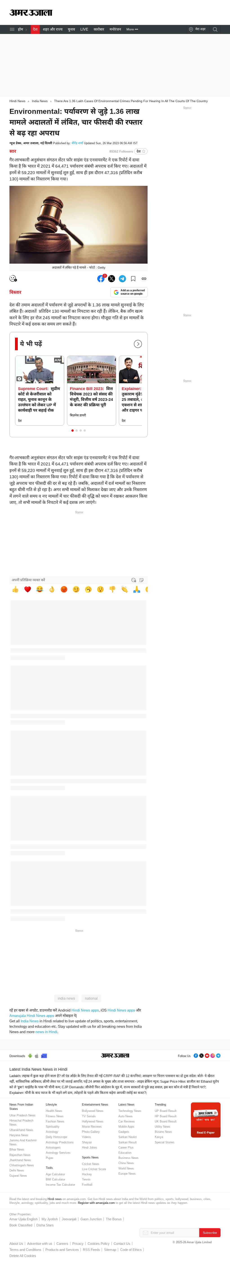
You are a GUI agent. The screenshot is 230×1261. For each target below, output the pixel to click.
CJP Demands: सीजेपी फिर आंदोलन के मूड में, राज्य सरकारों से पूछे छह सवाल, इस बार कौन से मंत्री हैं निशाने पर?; (134, 1087)
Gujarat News (18, 1175)
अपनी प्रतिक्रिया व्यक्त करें (28, 580)
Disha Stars (45, 1225)
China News (126, 1163)
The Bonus (114, 1219)
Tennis (86, 1179)
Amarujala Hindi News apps (31, 1016)
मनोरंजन (115, 29)
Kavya (159, 1137)
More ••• (132, 29)
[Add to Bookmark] (133, 278)
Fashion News (55, 1121)
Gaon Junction (91, 1219)
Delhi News (16, 1170)
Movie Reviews (92, 1126)
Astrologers (53, 1147)
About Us (16, 1243)
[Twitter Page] (201, 1055)
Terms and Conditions (25, 1249)
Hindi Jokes (89, 1147)
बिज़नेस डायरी (78, 415)
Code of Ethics (131, 1249)
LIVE (84, 29)
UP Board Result (166, 1111)
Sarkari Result (127, 1142)
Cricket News (90, 1164)
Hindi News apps (85, 1010)
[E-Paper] (206, 1120)
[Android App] (30, 1055)
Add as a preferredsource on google (133, 292)
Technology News (129, 1111)
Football (87, 1184)
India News (40, 101)
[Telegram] (218, 1055)
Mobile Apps (126, 1126)
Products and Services (62, 1249)
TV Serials (89, 1116)
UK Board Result (166, 1121)
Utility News (162, 1126)
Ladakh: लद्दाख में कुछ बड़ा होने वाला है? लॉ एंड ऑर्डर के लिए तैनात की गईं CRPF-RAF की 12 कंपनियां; (75, 1076)
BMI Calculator (55, 1179)
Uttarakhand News (21, 1130)
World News (126, 1168)
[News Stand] (44, 1055)
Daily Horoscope (56, 1137)
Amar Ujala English (23, 1219)
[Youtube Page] (207, 1055)
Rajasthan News (20, 1155)
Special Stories (165, 1142)
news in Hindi (46, 1032)
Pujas (49, 1158)
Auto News (125, 1116)
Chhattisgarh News (21, 1165)
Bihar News (16, 1149)
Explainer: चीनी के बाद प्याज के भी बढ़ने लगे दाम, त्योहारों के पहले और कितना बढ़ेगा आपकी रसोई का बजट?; (78, 1093)
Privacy (78, 1243)
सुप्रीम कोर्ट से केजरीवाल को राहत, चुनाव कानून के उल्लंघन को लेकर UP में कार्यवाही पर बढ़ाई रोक (39, 399)
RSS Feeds (91, 1249)
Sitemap (110, 1249)
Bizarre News (163, 1131)
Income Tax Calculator (60, 1184)
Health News (54, 1111)
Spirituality (53, 1126)
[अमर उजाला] (30, 14)
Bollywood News (92, 1111)
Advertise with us (39, 1243)
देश (35, 29)
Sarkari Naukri (127, 1137)
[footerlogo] (115, 1055)
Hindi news (55, 1199)
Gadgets (123, 1131)
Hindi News (17, 101)
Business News (128, 1158)
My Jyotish (50, 1219)
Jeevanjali (69, 1219)
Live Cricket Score (94, 1169)
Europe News (127, 1173)
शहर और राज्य (52, 29)
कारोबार (99, 29)
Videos (86, 1137)
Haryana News (18, 1135)
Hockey (87, 1174)
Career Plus (126, 1147)
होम (20, 29)
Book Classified (20, 1225)
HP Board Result (166, 1116)
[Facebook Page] (196, 1055)
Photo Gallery (91, 1131)
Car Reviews (126, 1121)
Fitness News (55, 1116)
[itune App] (37, 1055)
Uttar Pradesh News (22, 1115)
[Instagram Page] (212, 1055)
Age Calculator (55, 1174)
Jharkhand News (20, 1160)
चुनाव (71, 29)
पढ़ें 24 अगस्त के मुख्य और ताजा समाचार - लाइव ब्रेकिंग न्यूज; (121, 1081)
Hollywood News (92, 1121)
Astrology (52, 1131)
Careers (62, 1243)
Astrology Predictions (60, 1142)
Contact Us (122, 1243)
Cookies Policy (99, 1243)
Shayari (87, 1142)
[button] (72, 430)
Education (124, 1152)
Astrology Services (58, 1152)
